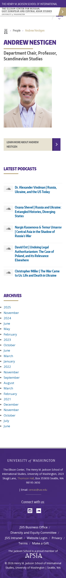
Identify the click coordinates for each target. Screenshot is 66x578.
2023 (7, 340)
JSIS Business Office (33, 527)
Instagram (31, 510)
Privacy (57, 538)
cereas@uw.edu (38, 489)
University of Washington (33, 460)
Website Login (37, 538)
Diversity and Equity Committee (33, 532)
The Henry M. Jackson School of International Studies (29, 6)
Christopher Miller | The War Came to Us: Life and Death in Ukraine (37, 273)
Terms (23, 543)
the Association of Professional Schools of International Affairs (32, 555)
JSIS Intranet (13, 538)
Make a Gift (40, 543)
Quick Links (62, 11)
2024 (7, 318)
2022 (7, 366)
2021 (7, 399)
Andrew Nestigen (35, 30)
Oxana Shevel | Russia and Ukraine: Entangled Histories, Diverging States (38, 211)
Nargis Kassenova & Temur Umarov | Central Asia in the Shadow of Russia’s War (38, 231)
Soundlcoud (39, 510)
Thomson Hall (25, 478)
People (17, 30)
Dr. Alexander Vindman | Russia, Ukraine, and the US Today (36, 189)
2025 (7, 307)
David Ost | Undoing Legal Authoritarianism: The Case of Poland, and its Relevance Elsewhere (34, 253)
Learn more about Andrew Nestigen (23, 144)
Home (5, 31)
